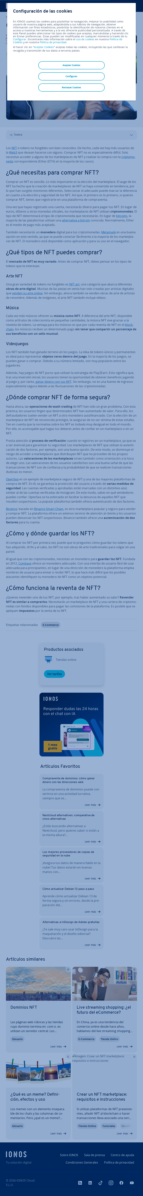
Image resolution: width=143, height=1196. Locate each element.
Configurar (19, 39)
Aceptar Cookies (44, 47)
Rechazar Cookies (71, 87)
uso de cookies (84, 39)
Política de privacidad (53, 42)
